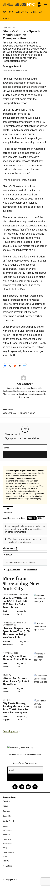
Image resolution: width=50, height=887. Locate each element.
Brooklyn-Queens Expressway (15, 595)
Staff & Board (8, 821)
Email (6, 448)
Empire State (22, 12)
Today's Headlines (10, 653)
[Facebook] (21, 786)
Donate (6, 19)
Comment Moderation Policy (7, 843)
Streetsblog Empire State (15, 623)
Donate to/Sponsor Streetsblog (7, 830)
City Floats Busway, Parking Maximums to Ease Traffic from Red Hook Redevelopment (16, 708)
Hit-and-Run (7, 675)
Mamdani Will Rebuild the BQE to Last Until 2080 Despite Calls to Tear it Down (15, 603)
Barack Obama (9, 27)
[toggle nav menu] (45, 4)
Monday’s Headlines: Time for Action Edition (17, 658)
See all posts (10, 731)
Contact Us (7, 816)
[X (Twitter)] (15, 786)
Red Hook (7, 700)
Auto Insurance (9, 625)
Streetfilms (37, 12)
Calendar (6, 811)
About (5, 806)
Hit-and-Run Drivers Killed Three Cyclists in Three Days (16, 681)
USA (4, 12)
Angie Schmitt (14, 66)
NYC (11, 12)
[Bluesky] (28, 786)
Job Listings (7, 866)
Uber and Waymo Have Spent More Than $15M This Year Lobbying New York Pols (17, 633)
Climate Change (27, 413)
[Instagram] (35, 786)
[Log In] (39, 4)
